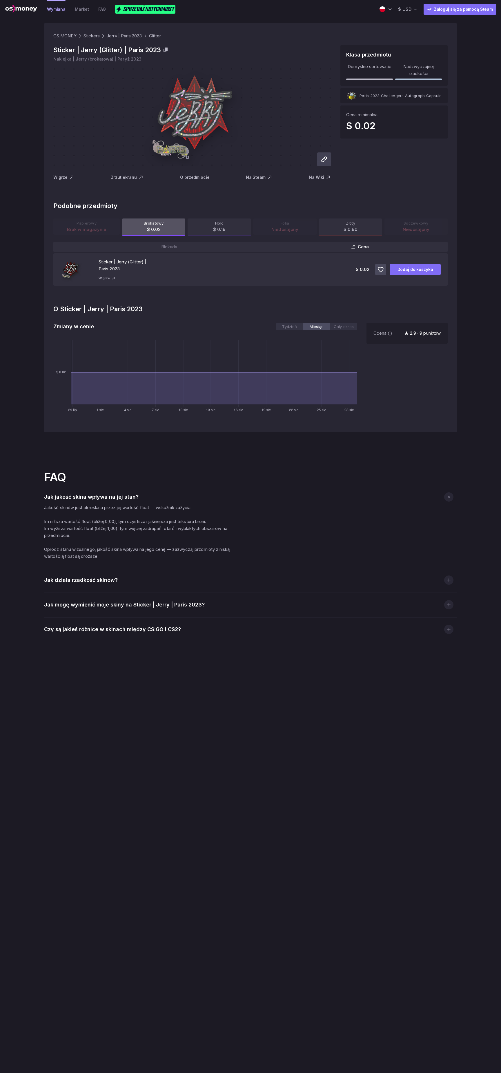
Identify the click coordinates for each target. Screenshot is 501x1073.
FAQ (102, 9)
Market (82, 9)
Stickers (92, 36)
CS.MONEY (65, 36)
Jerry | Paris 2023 (124, 36)
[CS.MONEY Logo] (21, 9)
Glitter (155, 36)
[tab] (289, 326)
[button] (448, 496)
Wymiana (56, 9)
